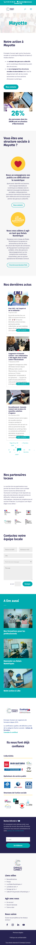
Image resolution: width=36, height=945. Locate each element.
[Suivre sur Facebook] (7, 925)
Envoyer (27, 584)
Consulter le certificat (11, 732)
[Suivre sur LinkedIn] (18, 925)
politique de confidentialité (15, 831)
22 (14, 450)
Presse (9, 882)
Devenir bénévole (12, 905)
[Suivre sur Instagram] (13, 925)
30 (10, 452)
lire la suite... (22, 330)
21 (9, 450)
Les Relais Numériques (14, 884)
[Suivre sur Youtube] (24, 925)
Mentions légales (18, 932)
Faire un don (10, 907)
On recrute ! (10, 902)
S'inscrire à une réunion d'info (18, 265)
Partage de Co (11, 889)
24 (24, 450)
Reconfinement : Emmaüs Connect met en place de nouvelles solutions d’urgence (17, 410)
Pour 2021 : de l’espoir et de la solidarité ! (17, 309)
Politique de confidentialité (18, 937)
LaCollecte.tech (11, 887)
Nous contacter (11, 87)
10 (15, 447)
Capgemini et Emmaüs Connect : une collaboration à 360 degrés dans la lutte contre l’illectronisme (18, 356)
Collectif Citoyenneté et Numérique (17, 892)
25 (29, 450)
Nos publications (12, 879)
